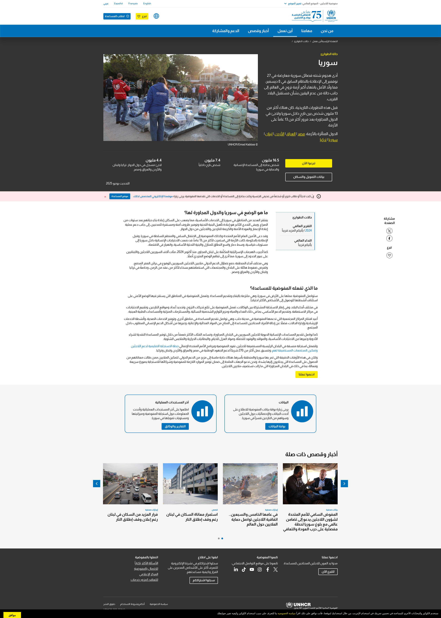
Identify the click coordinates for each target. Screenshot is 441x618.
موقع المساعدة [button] (119, 196)
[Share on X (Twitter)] (389, 231)
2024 (308, 230)
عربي (106, 3)
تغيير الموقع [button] (294, 3)
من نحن (327, 31)
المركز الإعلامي (148, 574)
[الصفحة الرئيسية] (313, 16)
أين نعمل (285, 31)
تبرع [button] (144, 16)
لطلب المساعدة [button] (115, 16)
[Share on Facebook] (389, 238)
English (147, 3)
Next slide (96, 483)
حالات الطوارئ (301, 41)
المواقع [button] (156, 16)
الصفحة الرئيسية (330, 41)
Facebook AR (267, 569)
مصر (301, 134)
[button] (306, 374)
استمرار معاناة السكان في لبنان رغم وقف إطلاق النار (192, 516)
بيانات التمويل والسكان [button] (308, 177)
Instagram (260, 569)
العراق (291, 134)
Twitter (275, 569)
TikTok (244, 569)
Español (118, 3)
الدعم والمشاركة (225, 31)
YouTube (252, 569)
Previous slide (344, 483)
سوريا (333, 140)
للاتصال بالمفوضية (146, 568)
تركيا (323, 140)
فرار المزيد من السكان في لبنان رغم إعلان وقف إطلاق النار (132, 516)
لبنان (269, 134)
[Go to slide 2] (218, 539)
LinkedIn (236, 569)
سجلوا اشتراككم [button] (204, 580)
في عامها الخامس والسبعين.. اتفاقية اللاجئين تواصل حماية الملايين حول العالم (253, 519)
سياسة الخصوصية (159, 604)
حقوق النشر (109, 604)
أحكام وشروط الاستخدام (132, 604)
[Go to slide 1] (221, 539)
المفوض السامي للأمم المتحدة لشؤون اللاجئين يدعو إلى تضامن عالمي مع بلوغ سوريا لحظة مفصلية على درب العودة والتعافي (310, 521)
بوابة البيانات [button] (277, 426)
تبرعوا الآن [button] (308, 163)
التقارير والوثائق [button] (175, 426)
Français (133, 3)
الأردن (279, 134)
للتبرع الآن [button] (328, 571)
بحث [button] (167, 16)
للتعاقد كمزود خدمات (144, 579)
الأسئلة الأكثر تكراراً (146, 563)
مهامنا (306, 31)
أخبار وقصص (258, 31)
